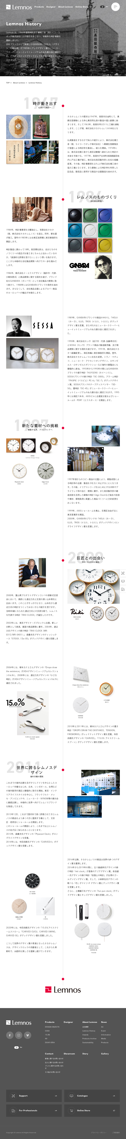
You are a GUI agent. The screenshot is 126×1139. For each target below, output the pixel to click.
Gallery (105, 1053)
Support (23, 1095)
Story (85, 1053)
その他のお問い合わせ (52, 1072)
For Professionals (28, 1110)
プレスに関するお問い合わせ (54, 1067)
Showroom (69, 1053)
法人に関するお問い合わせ (54, 1062)
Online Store (82, 6)
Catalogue (82, 1095)
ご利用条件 (116, 1132)
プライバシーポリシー (99, 1132)
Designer (51, 6)
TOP (7, 83)
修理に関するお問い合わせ (54, 1058)
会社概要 (85, 1027)
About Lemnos (65, 6)
